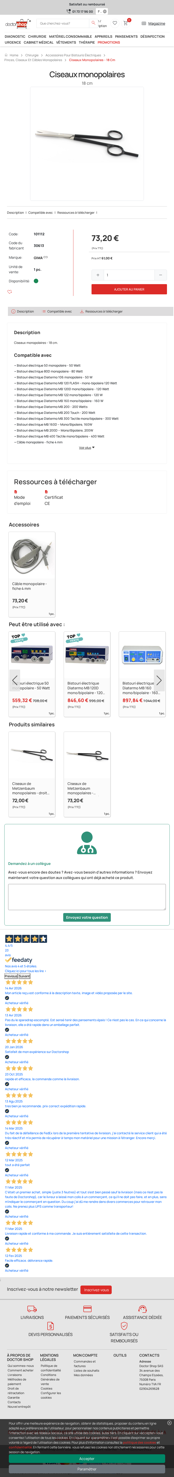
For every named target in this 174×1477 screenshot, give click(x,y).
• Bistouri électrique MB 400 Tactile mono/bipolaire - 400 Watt (59, 436)
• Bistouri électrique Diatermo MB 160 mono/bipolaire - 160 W (58, 401)
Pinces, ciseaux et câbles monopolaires (33, 60)
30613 (39, 245)
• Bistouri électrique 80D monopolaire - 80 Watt (48, 371)
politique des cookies (139, 1442)
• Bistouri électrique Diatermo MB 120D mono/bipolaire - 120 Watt (61, 389)
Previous (11, 976)
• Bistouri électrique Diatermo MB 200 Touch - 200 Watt (54, 412)
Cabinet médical (38, 42)
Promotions (109, 42)
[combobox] (99, 11)
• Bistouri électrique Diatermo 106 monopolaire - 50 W (53, 377)
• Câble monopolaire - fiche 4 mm (38, 442)
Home (11, 55)
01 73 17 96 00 (82, 11)
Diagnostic (15, 36)
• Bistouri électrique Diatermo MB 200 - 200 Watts (50, 407)
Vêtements (66, 42)
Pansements (126, 36)
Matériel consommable (70, 36)
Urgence (13, 42)
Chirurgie (37, 36)
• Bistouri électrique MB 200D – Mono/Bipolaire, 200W (53, 430)
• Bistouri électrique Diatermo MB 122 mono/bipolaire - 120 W (58, 395)
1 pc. (37, 269)
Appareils (103, 36)
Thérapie (87, 42)
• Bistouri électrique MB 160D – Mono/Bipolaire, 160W (53, 424)
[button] (106, 11)
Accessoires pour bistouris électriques (73, 55)
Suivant (24, 976)
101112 (39, 234)
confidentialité (20, 1447)
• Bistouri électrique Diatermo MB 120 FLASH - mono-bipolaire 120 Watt (65, 383)
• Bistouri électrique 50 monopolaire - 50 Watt (47, 365)
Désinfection (152, 36)
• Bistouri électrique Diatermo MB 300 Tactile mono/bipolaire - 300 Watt (66, 418)
